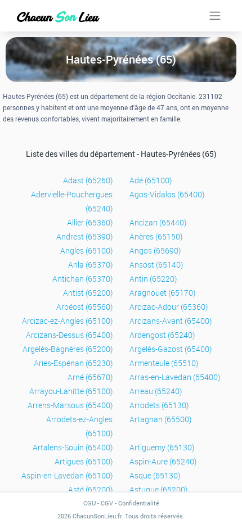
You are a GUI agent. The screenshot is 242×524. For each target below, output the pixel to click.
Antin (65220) (153, 278)
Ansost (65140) (156, 264)
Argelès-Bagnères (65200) (68, 349)
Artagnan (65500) (160, 419)
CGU (89, 503)
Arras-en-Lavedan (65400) (174, 377)
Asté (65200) (90, 489)
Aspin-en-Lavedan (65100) (67, 475)
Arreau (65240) (155, 391)
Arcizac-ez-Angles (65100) (67, 320)
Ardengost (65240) (162, 334)
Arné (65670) (90, 377)
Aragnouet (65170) (162, 292)
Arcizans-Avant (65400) (170, 320)
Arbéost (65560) (84, 306)
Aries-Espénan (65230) (73, 363)
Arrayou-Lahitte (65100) (71, 391)
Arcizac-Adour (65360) (168, 306)
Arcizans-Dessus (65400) (69, 334)
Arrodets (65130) (159, 405)
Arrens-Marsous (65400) (70, 405)
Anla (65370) (90, 264)
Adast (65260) (88, 180)
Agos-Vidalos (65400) (166, 194)
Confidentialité (138, 503)
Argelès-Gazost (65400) (170, 349)
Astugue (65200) (158, 489)
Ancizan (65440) (157, 222)
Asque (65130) (154, 475)
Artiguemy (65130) (161, 447)
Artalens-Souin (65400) (73, 447)
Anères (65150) (155, 236)
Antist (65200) (88, 292)
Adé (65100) (150, 180)
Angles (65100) (86, 250)
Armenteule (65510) (163, 363)
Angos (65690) (155, 250)
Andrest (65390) (84, 236)
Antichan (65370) (82, 278)
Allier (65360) (90, 222)
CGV (107, 503)
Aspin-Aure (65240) (162, 461)
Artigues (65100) (84, 461)
